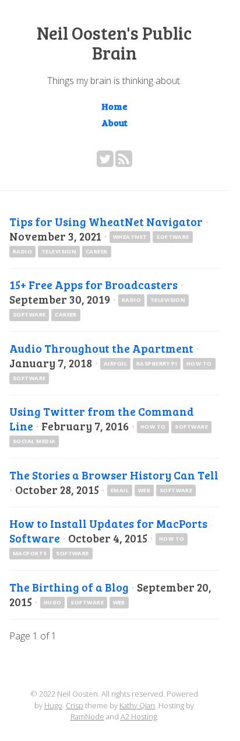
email (120, 490)
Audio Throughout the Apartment (101, 348)
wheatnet (130, 237)
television (59, 251)
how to (199, 363)
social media (34, 441)
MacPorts (30, 553)
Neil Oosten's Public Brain (114, 42)
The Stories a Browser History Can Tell (113, 474)
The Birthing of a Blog (69, 586)
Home (114, 106)
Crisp (74, 705)
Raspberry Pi (157, 363)
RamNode (87, 716)
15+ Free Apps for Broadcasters (93, 284)
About (114, 122)
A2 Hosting (139, 716)
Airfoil (115, 363)
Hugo (53, 602)
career (97, 251)
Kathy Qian (137, 705)
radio (22, 251)
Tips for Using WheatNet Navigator (106, 221)
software (172, 237)
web (144, 490)
